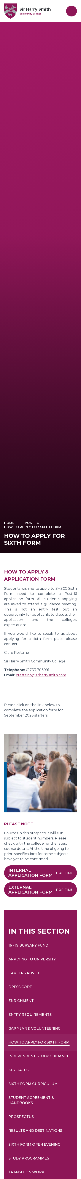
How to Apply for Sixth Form (32, 527)
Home (9, 523)
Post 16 (32, 523)
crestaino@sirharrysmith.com (41, 675)
